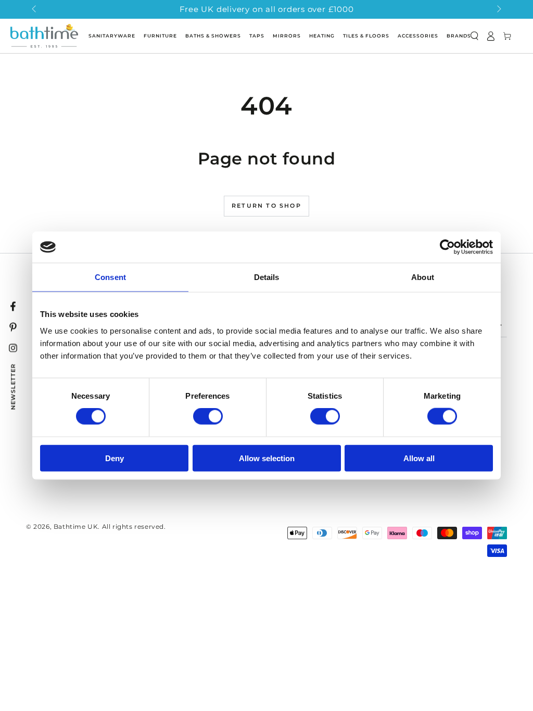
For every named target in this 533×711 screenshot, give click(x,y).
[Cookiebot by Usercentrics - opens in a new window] (447, 247)
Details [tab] (267, 277)
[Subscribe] (501, 325)
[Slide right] (498, 9)
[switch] (208, 416)
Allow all (419, 457)
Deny (114, 457)
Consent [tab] (110, 277)
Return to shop (266, 205)
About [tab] (422, 277)
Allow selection (267, 457)
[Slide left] (35, 9)
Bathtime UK (76, 526)
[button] (474, 36)
